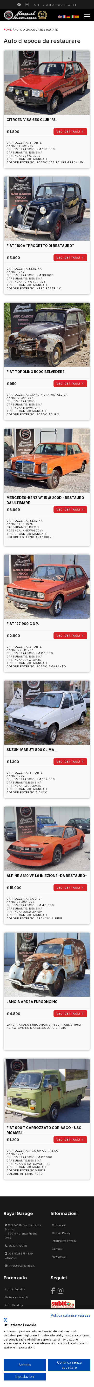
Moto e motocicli (16, 1297)
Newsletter (59, 1256)
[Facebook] (19, 4)
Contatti (67, 4)
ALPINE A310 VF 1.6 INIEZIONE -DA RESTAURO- (47, 876)
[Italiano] (73, 16)
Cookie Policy (61, 1233)
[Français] (64, 16)
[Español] (77, 16)
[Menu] (87, 16)
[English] (60, 16)
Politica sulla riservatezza (70, 1315)
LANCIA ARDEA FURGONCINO (32, 1002)
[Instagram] (27, 4)
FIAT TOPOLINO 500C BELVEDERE (36, 372)
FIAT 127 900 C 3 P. (23, 624)
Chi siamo (44, 4)
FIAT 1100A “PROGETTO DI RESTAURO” (40, 246)
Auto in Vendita (15, 1289)
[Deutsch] (69, 16)
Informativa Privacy (64, 1240)
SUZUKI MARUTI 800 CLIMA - (32, 750)
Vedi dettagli (68, 131)
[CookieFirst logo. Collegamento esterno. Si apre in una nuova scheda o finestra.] (5, 1320)
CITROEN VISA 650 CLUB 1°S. (32, 120)
